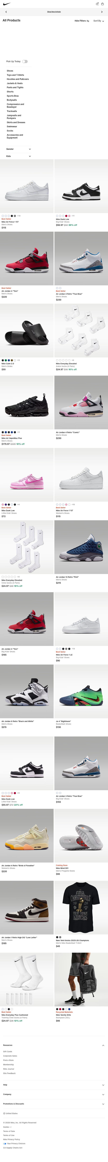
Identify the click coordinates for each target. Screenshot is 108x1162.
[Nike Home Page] (7, 4)
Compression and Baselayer (15, 105)
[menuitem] (7, 1127)
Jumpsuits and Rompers (14, 116)
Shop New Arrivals (54, 12)
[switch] (25, 61)
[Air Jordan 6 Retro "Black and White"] (27, 691)
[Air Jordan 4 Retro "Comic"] (81, 402)
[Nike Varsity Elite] (81, 979)
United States (12, 1113)
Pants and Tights (15, 87)
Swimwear (12, 126)
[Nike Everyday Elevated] (81, 330)
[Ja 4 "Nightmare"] (81, 691)
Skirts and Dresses (16, 122)
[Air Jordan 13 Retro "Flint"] (81, 547)
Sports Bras (13, 96)
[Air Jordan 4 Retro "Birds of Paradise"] (27, 836)
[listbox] (99, 20)
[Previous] (6, 12)
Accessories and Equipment (15, 136)
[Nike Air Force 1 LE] (81, 619)
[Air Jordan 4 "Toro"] (27, 258)
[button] (19, 149)
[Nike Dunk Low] (81, 186)
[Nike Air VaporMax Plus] (27, 402)
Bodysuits (12, 100)
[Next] (102, 12)
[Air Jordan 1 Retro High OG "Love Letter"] (27, 907)
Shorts (10, 92)
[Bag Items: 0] (102, 4)
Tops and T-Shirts (15, 75)
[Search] (97, 4)
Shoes (10, 71)
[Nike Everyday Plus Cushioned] (27, 979)
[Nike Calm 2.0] (27, 330)
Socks (10, 131)
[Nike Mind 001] (81, 836)
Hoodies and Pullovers (18, 79)
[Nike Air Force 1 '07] (27, 186)
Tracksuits (12, 111)
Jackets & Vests (15, 83)
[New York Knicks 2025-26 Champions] (81, 907)
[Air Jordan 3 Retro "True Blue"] (81, 258)
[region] (54, 124)
